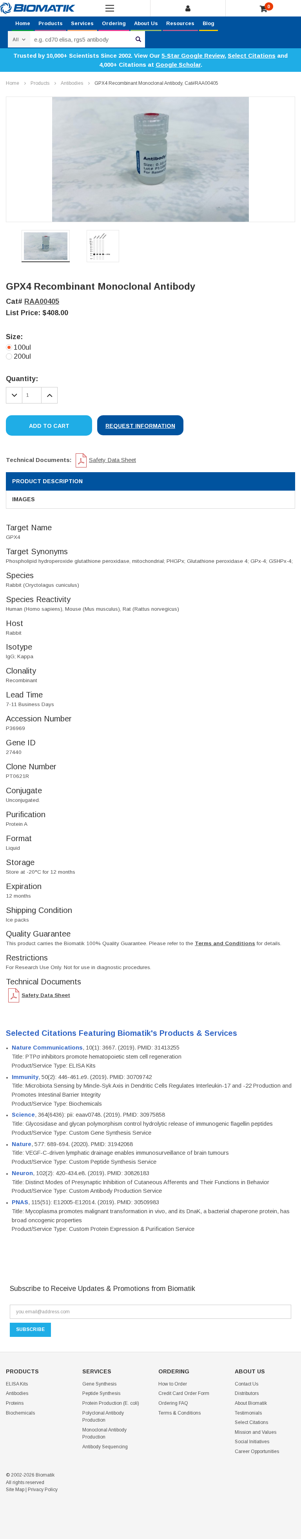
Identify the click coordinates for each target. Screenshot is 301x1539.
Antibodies (72, 83)
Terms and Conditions (225, 943)
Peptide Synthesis (101, 1393)
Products (50, 23)
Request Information (140, 426)
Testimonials (248, 1413)
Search (138, 39)
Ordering (114, 23)
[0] (263, 9)
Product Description (47, 481)
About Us (146, 23)
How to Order (172, 1384)
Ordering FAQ (173, 1403)
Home (22, 23)
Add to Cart (49, 426)
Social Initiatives (252, 1441)
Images (23, 499)
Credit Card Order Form (183, 1393)
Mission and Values (255, 1432)
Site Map (15, 1489)
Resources (180, 23)
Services (82, 23)
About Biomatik (251, 1403)
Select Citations (252, 55)
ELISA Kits (17, 1384)
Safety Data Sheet (112, 459)
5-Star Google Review (193, 55)
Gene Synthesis (99, 1384)
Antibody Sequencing (105, 1447)
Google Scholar (178, 64)
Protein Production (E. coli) (110, 1403)
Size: (14, 336)
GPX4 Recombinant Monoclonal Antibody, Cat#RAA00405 (156, 83)
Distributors (247, 1393)
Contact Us (246, 1384)
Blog (208, 23)
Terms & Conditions (179, 1413)
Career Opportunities (257, 1451)
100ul (22, 347)
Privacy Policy (43, 1489)
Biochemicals (20, 1413)
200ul (22, 356)
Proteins (15, 1403)
